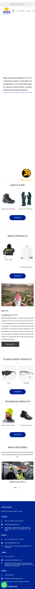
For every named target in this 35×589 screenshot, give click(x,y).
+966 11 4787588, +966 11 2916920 (14, 539)
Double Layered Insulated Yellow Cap (10, 425)
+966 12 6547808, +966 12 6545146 (14, 521)
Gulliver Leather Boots (26, 425)
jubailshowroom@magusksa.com (13, 560)
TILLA (8, 383)
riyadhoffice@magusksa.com (12, 543)
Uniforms (25, 326)
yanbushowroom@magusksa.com (13, 578)
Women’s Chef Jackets (26, 267)
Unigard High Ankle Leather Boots (10, 209)
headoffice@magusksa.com (12, 524)
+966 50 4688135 (9, 575)
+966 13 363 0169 (9, 556)
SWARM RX (26, 383)
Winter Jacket (8, 259)
